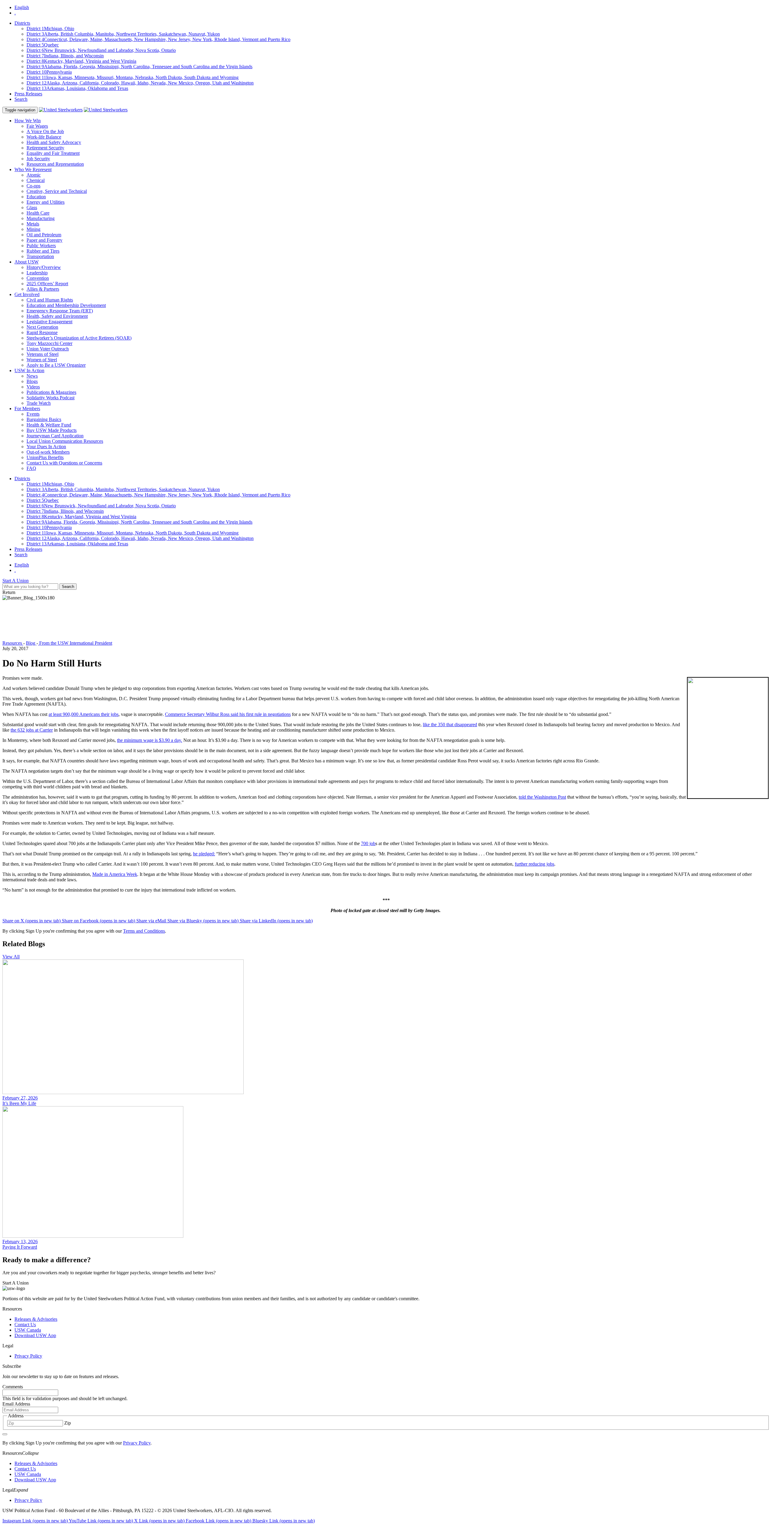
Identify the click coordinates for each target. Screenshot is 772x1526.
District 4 (158, 39)
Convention (38, 278)
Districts (22, 23)
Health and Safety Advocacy (54, 142)
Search (20, 99)
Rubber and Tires (43, 251)
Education (36, 196)
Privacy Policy (28, 1355)
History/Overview (44, 267)
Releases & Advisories (35, 1319)
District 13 (77, 88)
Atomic (34, 174)
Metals (33, 223)
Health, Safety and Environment (57, 316)
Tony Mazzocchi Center (49, 343)
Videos (33, 386)
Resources (12, 643)
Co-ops (33, 185)
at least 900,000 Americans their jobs (84, 714)
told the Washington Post (542, 797)
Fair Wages (37, 126)
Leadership (37, 272)
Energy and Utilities (46, 202)
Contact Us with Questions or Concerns (64, 462)
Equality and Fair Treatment (53, 153)
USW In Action (29, 370)
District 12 (140, 82)
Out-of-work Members (48, 452)
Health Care (38, 212)
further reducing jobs (534, 864)
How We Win (27, 120)
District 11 (133, 77)
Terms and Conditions (144, 931)
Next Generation (42, 327)
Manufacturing (41, 218)
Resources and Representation (55, 164)
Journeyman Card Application (55, 435)
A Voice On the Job (45, 131)
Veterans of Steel (43, 354)
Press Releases (28, 93)
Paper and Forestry (44, 240)
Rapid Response (42, 332)
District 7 (65, 55)
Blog (31, 643)
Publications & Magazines (51, 392)
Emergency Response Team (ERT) (60, 310)
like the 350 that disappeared (450, 724)
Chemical (36, 180)
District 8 (81, 61)
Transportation (40, 256)
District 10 (49, 72)
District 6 (101, 50)
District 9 (139, 66)
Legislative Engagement (49, 321)
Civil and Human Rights (50, 299)
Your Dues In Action (46, 446)
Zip (67, 1422)
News (32, 375)
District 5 (43, 44)
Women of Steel (42, 359)
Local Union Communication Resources (65, 441)
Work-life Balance (44, 136)
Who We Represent (33, 169)
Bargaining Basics (44, 419)
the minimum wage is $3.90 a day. (149, 740)
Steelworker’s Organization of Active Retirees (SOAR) (79, 337)
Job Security (38, 158)
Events (33, 414)
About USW (26, 261)
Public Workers (41, 245)
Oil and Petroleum (44, 234)
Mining (33, 229)
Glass (32, 207)
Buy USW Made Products (52, 430)
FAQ (31, 468)
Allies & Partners (43, 289)
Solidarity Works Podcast (50, 397)
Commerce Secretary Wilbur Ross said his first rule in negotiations (228, 714)
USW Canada (27, 1330)
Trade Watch (39, 403)
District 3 (123, 34)
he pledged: (204, 853)
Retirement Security (45, 147)
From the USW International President (75, 643)
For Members (27, 408)
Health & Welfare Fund (49, 424)
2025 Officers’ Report (47, 283)
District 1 (50, 28)
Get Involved (27, 294)
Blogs (32, 381)
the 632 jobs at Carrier (32, 730)
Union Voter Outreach (48, 348)
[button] (386, 1453)
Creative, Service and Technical (57, 191)
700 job (368, 843)
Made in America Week (114, 874)
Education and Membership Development (66, 305)
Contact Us (25, 1324)
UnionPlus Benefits (45, 457)
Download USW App (35, 1335)
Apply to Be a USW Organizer (56, 365)
